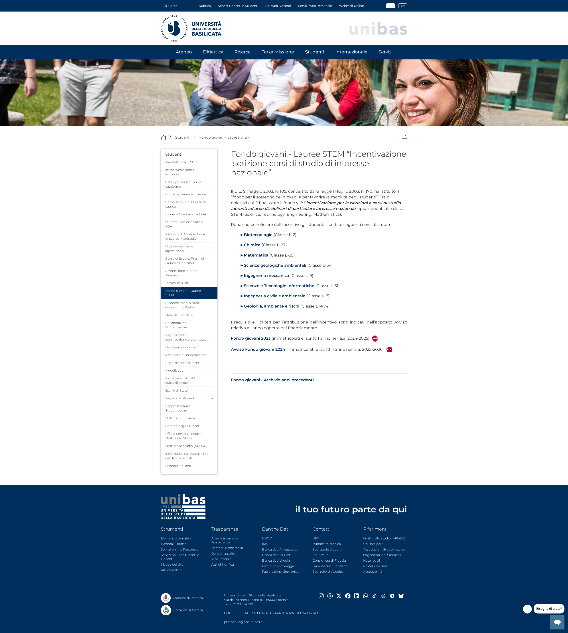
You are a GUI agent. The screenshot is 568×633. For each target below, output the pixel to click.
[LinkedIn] (358, 596)
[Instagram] (322, 596)
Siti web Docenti (278, 6)
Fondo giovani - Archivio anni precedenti (272, 380)
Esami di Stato (176, 390)
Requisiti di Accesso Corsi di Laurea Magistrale (185, 236)
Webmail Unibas (352, 6)
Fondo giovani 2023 (250, 338)
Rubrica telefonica (327, 544)
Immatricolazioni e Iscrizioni (180, 172)
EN (403, 5)
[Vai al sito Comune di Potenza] (182, 598)
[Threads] (385, 596)
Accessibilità (373, 572)
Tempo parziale (177, 283)
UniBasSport (373, 544)
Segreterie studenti (328, 549)
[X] (340, 596)
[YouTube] (331, 596)
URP (316, 538)
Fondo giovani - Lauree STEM (183, 293)
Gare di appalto (223, 553)
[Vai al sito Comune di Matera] (182, 610)
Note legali (371, 560)
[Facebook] (349, 596)
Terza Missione (278, 52)
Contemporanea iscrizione (185, 194)
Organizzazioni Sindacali (382, 555)
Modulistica (174, 370)
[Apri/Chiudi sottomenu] (211, 398)
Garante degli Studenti (182, 426)
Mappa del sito (172, 564)
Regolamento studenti (182, 363)
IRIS (265, 544)
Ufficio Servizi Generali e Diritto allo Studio (183, 436)
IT (390, 5)
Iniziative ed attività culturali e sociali (180, 380)
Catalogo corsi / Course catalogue (183, 184)
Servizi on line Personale (179, 549)
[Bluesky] (402, 596)
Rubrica (205, 6)
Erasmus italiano (178, 466)
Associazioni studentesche (185, 355)
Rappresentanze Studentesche (177, 408)
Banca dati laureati (276, 555)
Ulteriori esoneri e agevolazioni (179, 248)
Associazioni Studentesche (383, 549)
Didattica (213, 52)
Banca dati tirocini (276, 560)
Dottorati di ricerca (180, 418)
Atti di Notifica (222, 564)
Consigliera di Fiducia (329, 560)
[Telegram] (393, 596)
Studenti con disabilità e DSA (184, 224)
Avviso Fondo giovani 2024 (258, 349)
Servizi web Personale (315, 6)
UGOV (267, 538)
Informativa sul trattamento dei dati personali (187, 456)
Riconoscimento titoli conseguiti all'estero (182, 305)
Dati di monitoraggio (278, 566)
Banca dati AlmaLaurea (280, 549)
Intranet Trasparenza (227, 548)
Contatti (321, 529)
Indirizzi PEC (322, 555)
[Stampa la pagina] (404, 137)
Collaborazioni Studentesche (176, 325)
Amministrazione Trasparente (224, 540)
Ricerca (243, 52)
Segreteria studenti (180, 398)
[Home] (163, 137)
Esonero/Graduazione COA (185, 214)
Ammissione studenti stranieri (182, 273)
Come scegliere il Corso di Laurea (185, 204)
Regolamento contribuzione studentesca (186, 337)
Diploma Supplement (182, 347)
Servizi (385, 52)
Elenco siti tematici (176, 538)
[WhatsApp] (367, 596)
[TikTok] (376, 596)
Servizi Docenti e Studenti (238, 6)
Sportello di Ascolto (328, 572)
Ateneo (184, 52)
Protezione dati (375, 566)
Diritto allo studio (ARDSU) (186, 446)
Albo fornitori (171, 570)
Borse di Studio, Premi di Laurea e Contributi (184, 261)
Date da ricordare (179, 315)
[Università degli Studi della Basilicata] (191, 28)
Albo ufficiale (221, 559)
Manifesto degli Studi (181, 162)
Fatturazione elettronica (280, 572)
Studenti (314, 52)
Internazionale (351, 52)
